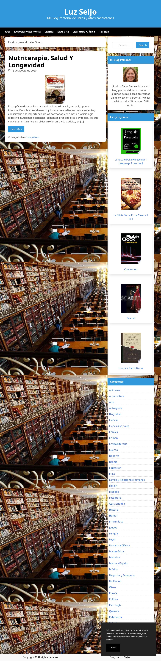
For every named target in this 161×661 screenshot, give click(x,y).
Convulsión (130, 269)
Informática (116, 521)
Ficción (113, 485)
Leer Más (16, 129)
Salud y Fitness (32, 137)
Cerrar (113, 647)
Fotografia (115, 497)
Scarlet (131, 318)
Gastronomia (117, 503)
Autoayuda (115, 408)
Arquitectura (116, 396)
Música (113, 569)
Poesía (113, 593)
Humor (113, 515)
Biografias (115, 414)
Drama (113, 462)
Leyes (112, 539)
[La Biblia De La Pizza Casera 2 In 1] (130, 193)
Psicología (115, 605)
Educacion (115, 468)
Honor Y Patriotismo (131, 368)
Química (114, 611)
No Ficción (115, 581)
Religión (104, 31)
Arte (7, 31)
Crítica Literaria (118, 444)
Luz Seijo (80, 12)
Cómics (113, 432)
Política (113, 599)
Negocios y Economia (27, 31)
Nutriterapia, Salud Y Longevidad (40, 61)
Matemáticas (117, 551)
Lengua (113, 533)
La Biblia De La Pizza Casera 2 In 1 (131, 217)
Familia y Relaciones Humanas (127, 479)
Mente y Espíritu (118, 563)
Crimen (113, 438)
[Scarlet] (130, 298)
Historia (114, 509)
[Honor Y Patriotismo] (130, 347)
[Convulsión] (130, 249)
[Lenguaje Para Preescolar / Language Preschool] (130, 141)
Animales (114, 390)
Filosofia (114, 491)
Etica (112, 474)
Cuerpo (113, 450)
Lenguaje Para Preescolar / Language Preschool (131, 161)
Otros (112, 587)
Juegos (113, 527)
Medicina (63, 31)
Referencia (115, 617)
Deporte (114, 456)
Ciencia (49, 31)
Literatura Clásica (84, 31)
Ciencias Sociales (119, 426)
